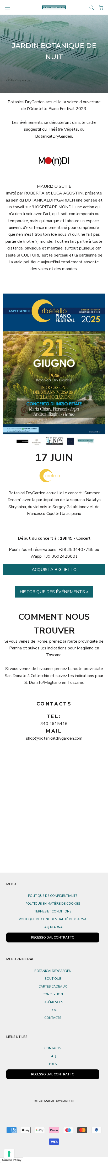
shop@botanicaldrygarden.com (54, 738)
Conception (52, 994)
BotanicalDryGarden (52, 971)
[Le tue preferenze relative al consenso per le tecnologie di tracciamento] (9, 1154)
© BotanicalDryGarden (54, 1101)
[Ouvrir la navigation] (7, 7)
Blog (52, 1010)
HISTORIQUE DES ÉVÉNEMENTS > (54, 592)
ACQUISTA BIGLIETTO (54, 570)
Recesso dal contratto (52, 1074)
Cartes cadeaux (53, 986)
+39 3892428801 (60, 556)
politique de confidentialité (52, 896)
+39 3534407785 (76, 549)
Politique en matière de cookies (52, 904)
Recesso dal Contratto (52, 937)
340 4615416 (54, 724)
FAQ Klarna (53, 927)
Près (53, 1064)
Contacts (52, 1018)
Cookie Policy (11, 1160)
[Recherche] (91, 7)
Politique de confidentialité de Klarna (53, 919)
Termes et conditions (52, 911)
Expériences (52, 1002)
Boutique (53, 979)
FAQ (53, 1056)
